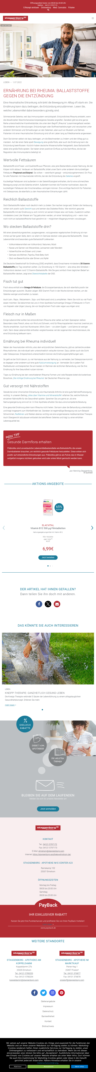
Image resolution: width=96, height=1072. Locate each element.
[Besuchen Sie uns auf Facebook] (34, 993)
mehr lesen (47, 924)
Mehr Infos (79, 1067)
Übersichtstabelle (39, 273)
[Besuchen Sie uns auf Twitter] (43, 993)
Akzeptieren (49, 1067)
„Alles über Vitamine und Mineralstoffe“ (45, 395)
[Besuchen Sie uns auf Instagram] (52, 993)
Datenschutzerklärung (47, 1063)
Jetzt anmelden (48, 808)
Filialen (71, 7)
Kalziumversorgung (47, 363)
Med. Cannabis (59, 7)
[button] (93, 526)
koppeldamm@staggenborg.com (24, 980)
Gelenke (69, 176)
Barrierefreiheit (48, 1016)
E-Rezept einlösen (31, 7)
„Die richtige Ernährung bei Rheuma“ (28, 378)
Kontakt (48, 1021)
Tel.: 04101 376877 (72, 973)
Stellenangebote (48, 1001)
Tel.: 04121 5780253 (24, 973)
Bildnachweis (48, 1026)
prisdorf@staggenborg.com (72, 980)
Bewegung (38, 142)
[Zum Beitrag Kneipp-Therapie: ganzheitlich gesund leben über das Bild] (48, 658)
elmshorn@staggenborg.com (51, 851)
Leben (6, 82)
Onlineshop (46, 7)
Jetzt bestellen (48, 557)
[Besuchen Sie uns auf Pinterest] (61, 993)
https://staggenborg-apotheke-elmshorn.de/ (52, 854)
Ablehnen (18, 1067)
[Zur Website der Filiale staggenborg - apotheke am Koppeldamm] (24, 953)
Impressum (48, 1006)
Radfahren (19, 414)
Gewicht (28, 209)
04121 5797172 (51, 5)
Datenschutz (48, 1011)
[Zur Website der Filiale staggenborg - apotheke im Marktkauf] (72, 953)
